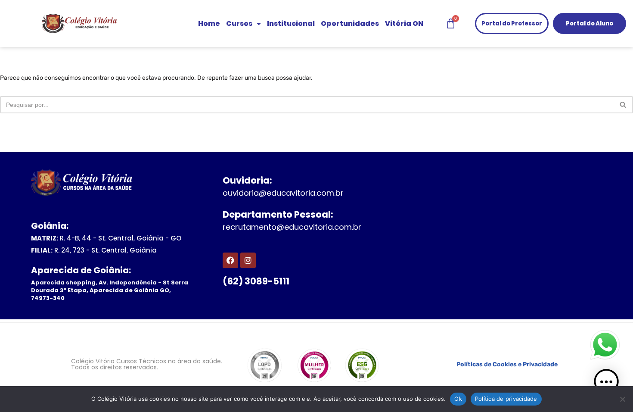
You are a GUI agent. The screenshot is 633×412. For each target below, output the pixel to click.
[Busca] (623, 104)
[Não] (622, 399)
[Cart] (450, 23)
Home (209, 23)
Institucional (291, 23)
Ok (458, 398)
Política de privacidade (506, 398)
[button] (606, 383)
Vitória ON (404, 23)
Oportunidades (350, 23)
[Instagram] (248, 260)
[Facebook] (230, 260)
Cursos (239, 23)
